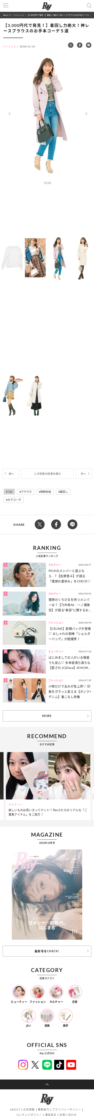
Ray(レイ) (7, 15)
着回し (64, 492)
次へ (83, 474)
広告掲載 (29, 1109)
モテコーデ (14, 500)
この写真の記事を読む (47, 474)
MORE (47, 716)
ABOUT (15, 1109)
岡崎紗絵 (45, 492)
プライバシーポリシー (66, 1109)
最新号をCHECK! (47, 951)
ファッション (19, 15)
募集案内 (43, 1109)
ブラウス (26, 492)
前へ (11, 474)
